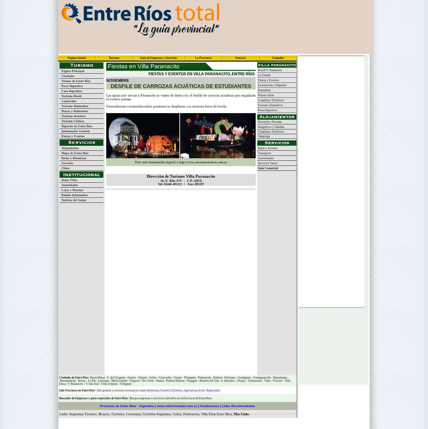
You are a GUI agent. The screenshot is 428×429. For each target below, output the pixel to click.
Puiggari (191, 380)
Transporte (264, 153)
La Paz (92, 380)
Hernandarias (67, 380)
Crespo (177, 377)
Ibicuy (81, 380)
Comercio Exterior (171, 390)
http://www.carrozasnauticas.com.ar (203, 162)
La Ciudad (263, 75)
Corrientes (133, 414)
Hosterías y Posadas (269, 121)
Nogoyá (134, 380)
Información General (75, 131)
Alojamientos (69, 148)
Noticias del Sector (73, 200)
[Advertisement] (179, 198)
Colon (177, 414)
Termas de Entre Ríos (75, 81)
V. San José (92, 383)
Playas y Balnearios (74, 111)
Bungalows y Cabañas (270, 126)
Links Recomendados (238, 406)
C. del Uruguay (116, 377)
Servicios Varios (267, 163)
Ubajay (241, 380)
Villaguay (125, 383)
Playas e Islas (265, 95)
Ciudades (67, 76)
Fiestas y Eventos (72, 136)
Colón (153, 377)
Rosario (104, 414)
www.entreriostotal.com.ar (177, 406)
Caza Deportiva (71, 91)
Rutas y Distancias (73, 158)
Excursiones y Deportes (272, 85)
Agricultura (191, 390)
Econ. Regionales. (210, 390)
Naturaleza (264, 90)
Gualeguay (244, 377)
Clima (65, 168)
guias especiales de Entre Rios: (110, 398)
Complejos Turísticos (270, 100)
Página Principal (72, 71)
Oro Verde (147, 380)
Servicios (66, 163)
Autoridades (69, 185)
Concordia (164, 377)
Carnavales (68, 101)
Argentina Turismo (83, 414)
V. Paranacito (75, 383)
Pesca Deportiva (71, 86)
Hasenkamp (279, 377)
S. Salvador (228, 380)
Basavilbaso (97, 377)
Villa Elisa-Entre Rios (216, 414)
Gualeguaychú (262, 377)
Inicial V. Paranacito (269, 70)
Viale (267, 380)
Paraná (159, 380)
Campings (263, 136)
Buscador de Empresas (73, 398)
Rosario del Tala (209, 380)
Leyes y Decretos (71, 190)
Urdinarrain (254, 380)
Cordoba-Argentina (157, 414)
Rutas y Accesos (267, 148)
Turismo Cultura (72, 121)
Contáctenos (209, 406)
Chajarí (142, 377)
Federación (204, 377)
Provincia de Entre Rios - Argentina (127, 406)
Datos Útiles (68, 180)
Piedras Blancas (175, 380)
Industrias (153, 390)
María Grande (119, 380)
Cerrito (132, 377)
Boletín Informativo (74, 195)
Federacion (191, 414)
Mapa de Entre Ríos (74, 153)
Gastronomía (265, 158)
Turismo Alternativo (74, 106)
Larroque (103, 380)
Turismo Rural (70, 96)
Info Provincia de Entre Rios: (77, 390)
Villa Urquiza (109, 383)
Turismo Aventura (73, 116)
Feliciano (230, 377)
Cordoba (118, 414)
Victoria (277, 380)
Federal (217, 377)
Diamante (190, 377)
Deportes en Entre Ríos (76, 126)
